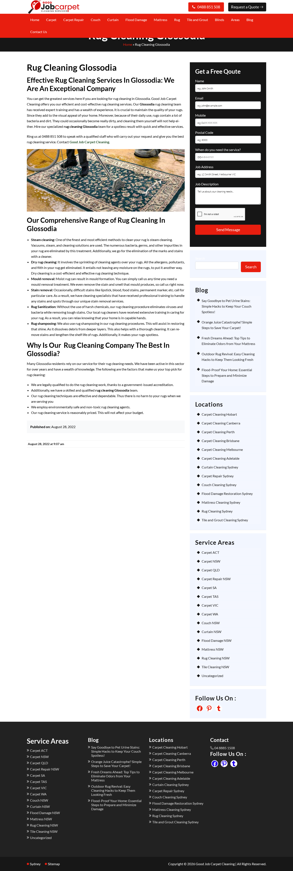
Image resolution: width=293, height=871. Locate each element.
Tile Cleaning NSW (215, 667)
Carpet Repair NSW (216, 579)
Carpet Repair (73, 20)
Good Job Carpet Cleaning (89, 142)
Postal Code (204, 132)
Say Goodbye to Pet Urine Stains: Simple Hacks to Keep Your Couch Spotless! (226, 306)
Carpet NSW (211, 561)
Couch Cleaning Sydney (219, 485)
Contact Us (38, 32)
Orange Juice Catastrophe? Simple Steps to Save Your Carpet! (116, 764)
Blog (249, 20)
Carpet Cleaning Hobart (219, 414)
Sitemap (54, 864)
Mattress (160, 20)
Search (200, 258)
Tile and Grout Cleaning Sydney (225, 520)
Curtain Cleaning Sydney (220, 467)
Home (34, 20)
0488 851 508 (208, 7)
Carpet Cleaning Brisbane (220, 441)
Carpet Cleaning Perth (218, 432)
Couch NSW (211, 623)
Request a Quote (245, 7)
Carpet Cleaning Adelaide (220, 458)
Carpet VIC (210, 605)
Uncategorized (212, 676)
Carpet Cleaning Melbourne (222, 449)
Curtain (113, 20)
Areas (235, 20)
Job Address (204, 167)
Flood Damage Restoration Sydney (227, 493)
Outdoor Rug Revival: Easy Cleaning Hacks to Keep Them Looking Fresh (113, 790)
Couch (95, 20)
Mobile (200, 115)
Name (199, 81)
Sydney (35, 864)
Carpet (51, 20)
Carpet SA (209, 588)
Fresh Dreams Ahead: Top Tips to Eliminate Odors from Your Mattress (115, 776)
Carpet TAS (210, 596)
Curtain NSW (211, 632)
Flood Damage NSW (216, 640)
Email (199, 98)
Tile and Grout (197, 20)
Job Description (207, 184)
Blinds (219, 20)
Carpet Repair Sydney (218, 476)
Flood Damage (136, 20)
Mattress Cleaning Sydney (221, 502)
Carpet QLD (211, 570)
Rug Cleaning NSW (216, 658)
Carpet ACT (210, 552)
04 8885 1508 (224, 748)
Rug (177, 20)
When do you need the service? (218, 150)
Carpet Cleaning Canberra (221, 423)
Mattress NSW (213, 649)
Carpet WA (210, 614)
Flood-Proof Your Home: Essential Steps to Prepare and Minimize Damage (227, 375)
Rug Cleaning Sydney (217, 511)
